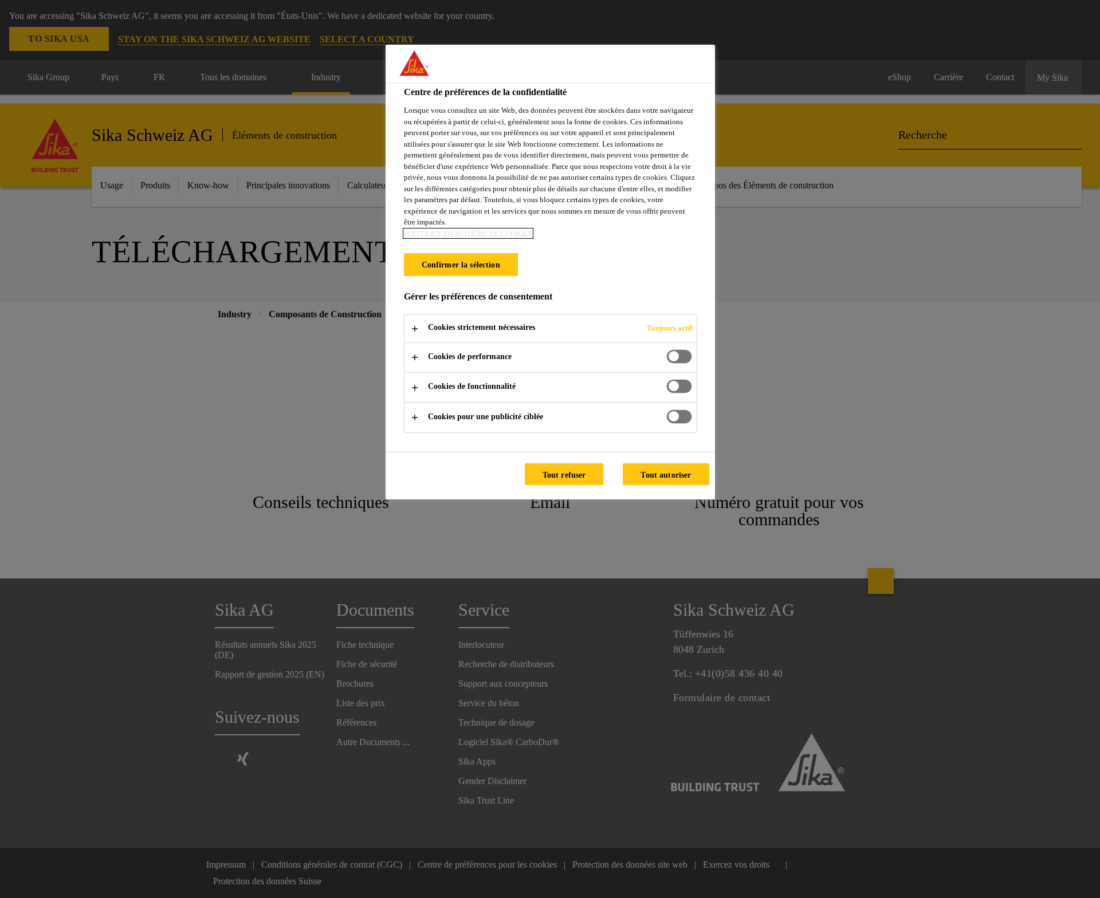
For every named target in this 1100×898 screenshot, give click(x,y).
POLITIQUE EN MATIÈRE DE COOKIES (468, 233)
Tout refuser (564, 474)
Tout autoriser (666, 474)
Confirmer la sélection (461, 264)
